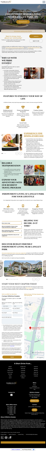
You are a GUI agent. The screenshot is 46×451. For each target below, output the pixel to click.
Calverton (36, 366)
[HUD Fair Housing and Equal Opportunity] (6, 437)
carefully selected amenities (34, 47)
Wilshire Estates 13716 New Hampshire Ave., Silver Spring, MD (34, 295)
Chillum (23, 377)
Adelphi (10, 366)
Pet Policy (11, 414)
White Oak (36, 374)
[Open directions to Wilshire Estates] (34, 328)
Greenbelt (23, 370)
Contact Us (36, 36)
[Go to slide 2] (3, 153)
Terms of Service (12, 434)
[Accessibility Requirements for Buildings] (2, 437)
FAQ (34, 389)
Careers (34, 409)
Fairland (23, 374)
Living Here (34, 386)
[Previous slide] (17, 153)
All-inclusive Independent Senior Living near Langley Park (14, 253)
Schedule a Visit (34, 400)
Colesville (36, 376)
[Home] (6, 2)
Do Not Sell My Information (32, 434)
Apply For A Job (36, 40)
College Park (23, 376)
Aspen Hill (36, 372)
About (34, 384)
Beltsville (36, 370)
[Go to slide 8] (17, 279)
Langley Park (23, 366)
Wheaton (10, 368)
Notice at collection (16, 449)
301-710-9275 (34, 397)
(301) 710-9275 (29, 288)
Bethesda (36, 368)
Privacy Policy (3, 434)
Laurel (10, 377)
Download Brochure (23, 21)
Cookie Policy (21, 434)
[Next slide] (20, 153)
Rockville (10, 374)
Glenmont (23, 372)
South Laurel (10, 372)
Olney (10, 376)
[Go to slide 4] (11, 279)
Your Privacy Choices (26, 449)
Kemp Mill (23, 368)
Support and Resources (34, 387)
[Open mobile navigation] (44, 2)
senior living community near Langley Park (15, 47)
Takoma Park (10, 370)
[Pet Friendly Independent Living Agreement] (9, 437)
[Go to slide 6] (14, 279)
